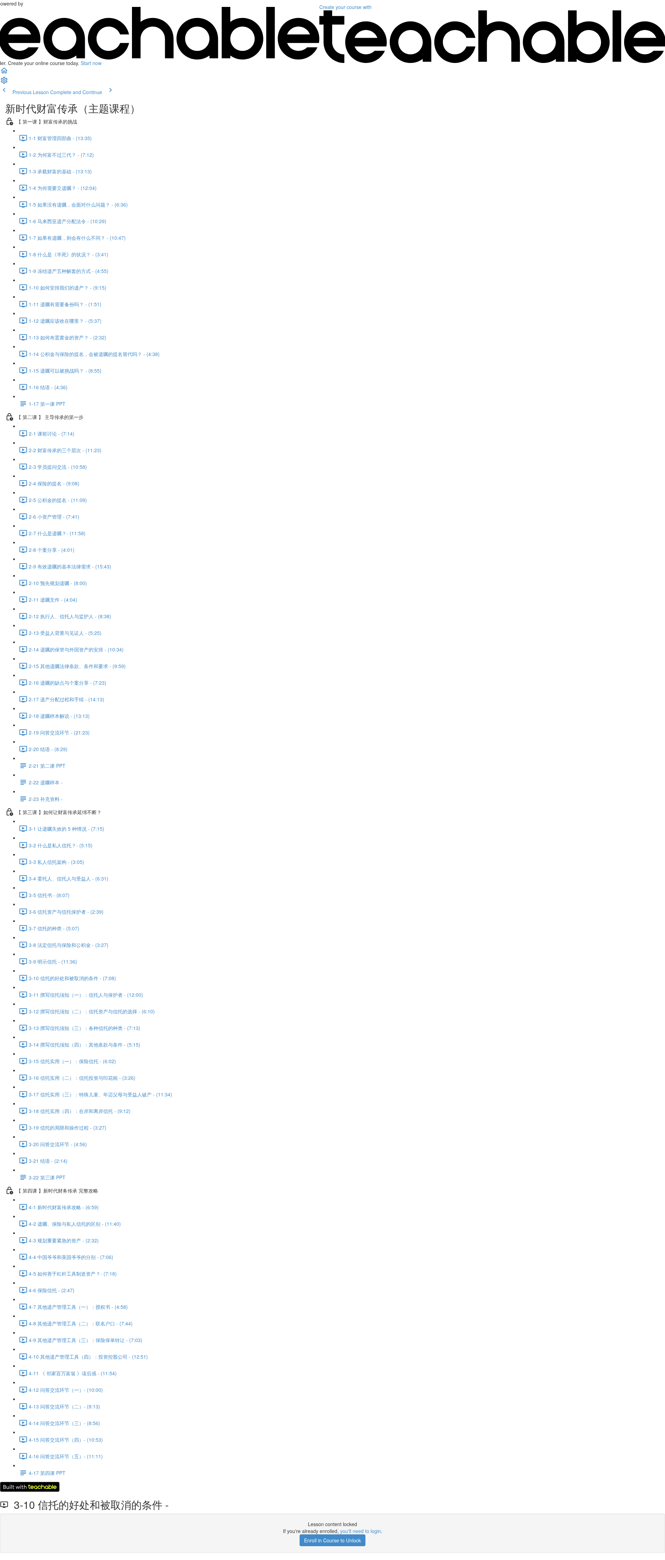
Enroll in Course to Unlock (332, 1540)
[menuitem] (4, 82)
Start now (91, 63)
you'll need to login (360, 1530)
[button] (4, 72)
